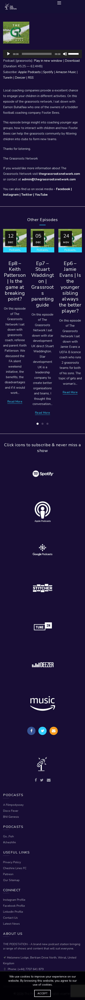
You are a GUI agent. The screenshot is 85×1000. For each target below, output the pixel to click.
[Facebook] (31, 731)
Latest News (11, 924)
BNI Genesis (11, 817)
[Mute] (65, 54)
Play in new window (48, 61)
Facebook (63, 189)
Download (72, 61)
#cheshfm (9, 842)
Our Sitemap (11, 880)
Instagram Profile (14, 900)
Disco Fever (10, 811)
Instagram (11, 195)
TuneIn (7, 78)
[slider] (74, 53)
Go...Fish (8, 836)
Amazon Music (66, 72)
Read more (14, 402)
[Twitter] (42, 731)
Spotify (48, 72)
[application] (42, 54)
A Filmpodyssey (13, 805)
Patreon (8, 874)
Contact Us (10, 918)
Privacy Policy (12, 862)
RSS (31, 78)
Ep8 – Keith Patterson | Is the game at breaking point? (15, 281)
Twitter (26, 195)
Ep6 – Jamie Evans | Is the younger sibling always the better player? (70, 287)
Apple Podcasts (29, 72)
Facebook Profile (14, 906)
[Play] (8, 54)
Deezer (20, 78)
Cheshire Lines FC (14, 868)
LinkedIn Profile (13, 912)
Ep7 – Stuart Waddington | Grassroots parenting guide (42, 284)
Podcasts (14, 250)
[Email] (54, 731)
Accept (42, 993)
